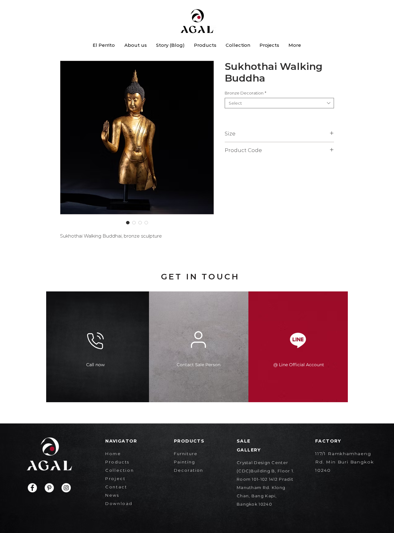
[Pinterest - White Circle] (49, 487)
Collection (119, 470)
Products (117, 461)
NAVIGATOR (121, 441)
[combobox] (279, 103)
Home (113, 453)
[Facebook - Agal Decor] (32, 487)
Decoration (188, 470)
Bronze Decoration (245, 92)
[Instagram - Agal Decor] (66, 487)
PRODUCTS (189, 441)
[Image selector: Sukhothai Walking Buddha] (128, 222)
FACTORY (328, 441)
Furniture (186, 453)
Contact (116, 486)
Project (115, 478)
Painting (184, 461)
